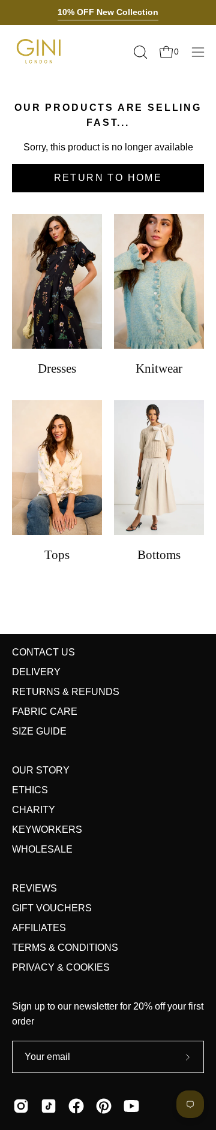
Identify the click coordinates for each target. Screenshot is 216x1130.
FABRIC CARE (44, 711)
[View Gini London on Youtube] (131, 1106)
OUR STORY (41, 770)
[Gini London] (39, 52)
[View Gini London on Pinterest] (104, 1106)
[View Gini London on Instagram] (21, 1106)
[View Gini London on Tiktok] (49, 1106)
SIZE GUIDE (39, 731)
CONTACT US (43, 652)
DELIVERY (36, 672)
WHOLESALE (42, 849)
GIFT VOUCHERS (52, 908)
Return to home (108, 178)
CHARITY (33, 810)
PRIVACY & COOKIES (61, 967)
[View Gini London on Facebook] (76, 1106)
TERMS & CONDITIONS (65, 947)
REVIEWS (34, 888)
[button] (139, 52)
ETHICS (30, 790)
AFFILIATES (39, 928)
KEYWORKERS (47, 829)
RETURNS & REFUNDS (65, 692)
